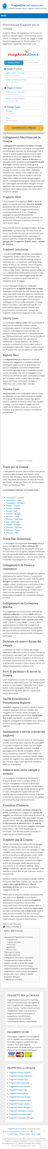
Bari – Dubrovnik (13, 522)
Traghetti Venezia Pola (18, 1093)
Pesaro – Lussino (13, 506)
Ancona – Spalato (13, 514)
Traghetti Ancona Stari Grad (20, 1076)
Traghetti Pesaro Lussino (19, 1104)
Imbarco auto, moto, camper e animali (18, 974)
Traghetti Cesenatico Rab (19, 1114)
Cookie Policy (13, 1134)
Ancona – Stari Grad (14, 519)
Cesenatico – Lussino (15, 498)
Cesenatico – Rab (13, 500)
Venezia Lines (11, 949)
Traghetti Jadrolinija (14, 942)
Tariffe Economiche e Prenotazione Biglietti (21, 969)
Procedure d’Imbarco (12, 977)
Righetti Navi (11, 947)
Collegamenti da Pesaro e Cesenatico (18, 958)
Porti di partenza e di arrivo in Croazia (18, 966)
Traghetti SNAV (12, 940)
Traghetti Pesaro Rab (18, 1090)
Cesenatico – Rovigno (15, 503)
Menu (3, 16)
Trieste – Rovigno (13, 525)
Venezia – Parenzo (14, 527)
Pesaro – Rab (11, 511)
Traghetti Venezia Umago (19, 1097)
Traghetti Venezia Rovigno (20, 1100)
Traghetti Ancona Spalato (19, 1072)
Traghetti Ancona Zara (18, 1079)
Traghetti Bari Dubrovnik (19, 1083)
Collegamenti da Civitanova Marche (17, 960)
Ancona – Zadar (12, 516)
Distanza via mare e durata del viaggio (18, 963)
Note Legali (35, 1134)
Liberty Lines (11, 945)
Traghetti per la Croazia (13, 980)
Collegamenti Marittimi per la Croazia (18, 937)
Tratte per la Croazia (12, 952)
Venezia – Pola (12, 533)
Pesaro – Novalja (13, 508)
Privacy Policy (24, 1134)
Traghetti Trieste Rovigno (19, 1107)
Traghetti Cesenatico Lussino (21, 1111)
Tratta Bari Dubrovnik (12, 955)
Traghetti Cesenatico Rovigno (21, 1118)
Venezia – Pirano (13, 530)
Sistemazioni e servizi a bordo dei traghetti (20, 971)
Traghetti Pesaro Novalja (19, 1086)
